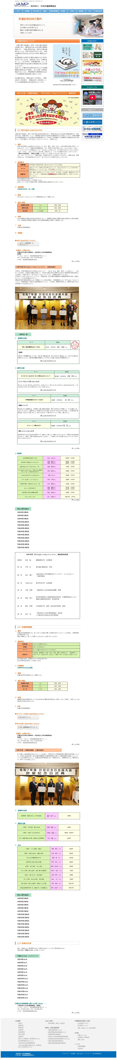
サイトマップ (88, 1053)
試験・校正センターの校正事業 (87, 1028)
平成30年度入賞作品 (23, 525)
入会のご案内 (49, 1021)
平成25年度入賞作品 (23, 541)
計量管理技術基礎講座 (54, 1034)
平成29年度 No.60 (22, 985)
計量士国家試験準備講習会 (55, 1041)
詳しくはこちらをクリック (48, 361)
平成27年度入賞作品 (23, 534)
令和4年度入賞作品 (22, 518)
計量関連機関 (81, 1046)
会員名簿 (20, 1029)
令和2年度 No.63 (22, 975)
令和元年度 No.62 (22, 978)
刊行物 (77, 1033)
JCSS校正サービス (83, 1023)
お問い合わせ (80, 1053)
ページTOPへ (76, 261)
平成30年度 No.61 (22, 981)
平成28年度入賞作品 (23, 531)
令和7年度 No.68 (22, 959)
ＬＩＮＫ (77, 1044)
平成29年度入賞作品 (23, 528)
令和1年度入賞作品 (22, 911)
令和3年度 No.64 (22, 972)
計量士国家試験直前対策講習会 (57, 1043)
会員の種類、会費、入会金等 (56, 1023)
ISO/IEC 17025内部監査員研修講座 (58, 1036)
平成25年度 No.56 (22, 997)
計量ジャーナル (82, 1035)
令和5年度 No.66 (22, 965)
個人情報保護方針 (97, 1053)
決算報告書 (21, 1032)
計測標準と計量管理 (83, 1037)
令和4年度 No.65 (22, 969)
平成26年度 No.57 (22, 994)
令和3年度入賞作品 (22, 908)
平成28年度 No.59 (22, 988)
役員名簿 (20, 1036)
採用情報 (74, 1053)
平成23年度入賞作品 (23, 547)
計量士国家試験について (55, 1030)
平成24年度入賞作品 (23, 544)
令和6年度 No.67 (22, 962)
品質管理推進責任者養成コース (57, 1032)
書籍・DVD (81, 1039)
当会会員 (80, 1048)
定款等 (20, 1023)
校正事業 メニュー (83, 1025)
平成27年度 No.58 (22, 991)
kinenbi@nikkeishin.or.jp (30, 259)
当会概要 (17, 1021)
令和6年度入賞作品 (22, 512)
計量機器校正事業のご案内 (82, 1021)
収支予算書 (21, 1034)
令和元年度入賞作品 (23, 521)
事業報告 (20, 1025)
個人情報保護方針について (26, 1040)
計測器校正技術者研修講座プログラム (59, 1038)
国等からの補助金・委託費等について (29, 1038)
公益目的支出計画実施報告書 (26, 1043)
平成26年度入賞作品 (23, 538)
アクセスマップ (66, 1053)
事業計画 (20, 1027)
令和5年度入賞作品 (22, 515)
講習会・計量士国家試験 (52, 1027)
